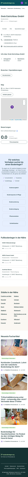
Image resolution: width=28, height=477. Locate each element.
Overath (3, 303)
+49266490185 (8, 40)
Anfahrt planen (7, 94)
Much (2, 307)
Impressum (22, 468)
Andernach (17, 323)
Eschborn (3, 319)
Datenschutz (13, 466)
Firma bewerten (14, 142)
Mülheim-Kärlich (18, 307)
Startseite (3, 8)
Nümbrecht (17, 310)
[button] (22, 3)
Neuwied (3, 300)
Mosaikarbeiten (7, 75)
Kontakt (7, 466)
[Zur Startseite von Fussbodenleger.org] (7, 3)
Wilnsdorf (17, 319)
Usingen (16, 300)
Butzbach (17, 303)
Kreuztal (3, 323)
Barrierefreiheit (20, 466)
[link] (14, 246)
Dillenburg (4, 314)
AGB (18, 468)
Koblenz (16, 296)
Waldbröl (3, 310)
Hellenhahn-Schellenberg (14, 8)
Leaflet (12, 119)
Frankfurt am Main (6, 296)
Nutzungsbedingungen (9, 468)
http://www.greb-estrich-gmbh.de (13, 46)
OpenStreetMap (18, 119)
